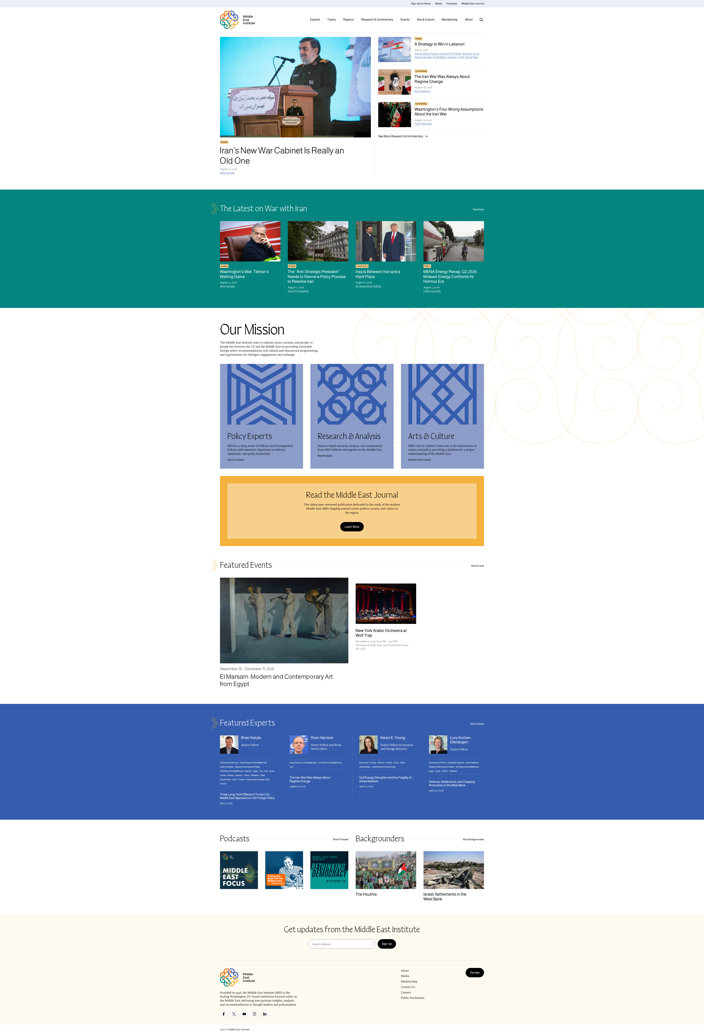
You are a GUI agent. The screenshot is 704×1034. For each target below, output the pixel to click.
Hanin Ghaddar (423, 57)
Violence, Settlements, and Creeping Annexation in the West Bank (452, 783)
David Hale (471, 57)
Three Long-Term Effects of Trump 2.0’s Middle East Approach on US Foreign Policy (247, 796)
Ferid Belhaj (439, 57)
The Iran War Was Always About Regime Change (309, 779)
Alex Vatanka (227, 172)
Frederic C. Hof (456, 57)
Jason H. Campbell (298, 291)
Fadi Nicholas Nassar (426, 53)
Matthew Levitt (470, 53)
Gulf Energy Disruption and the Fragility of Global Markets (385, 779)
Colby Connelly (432, 291)
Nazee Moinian (423, 123)
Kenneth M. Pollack (450, 53)
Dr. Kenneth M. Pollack (368, 286)
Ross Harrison (422, 91)
